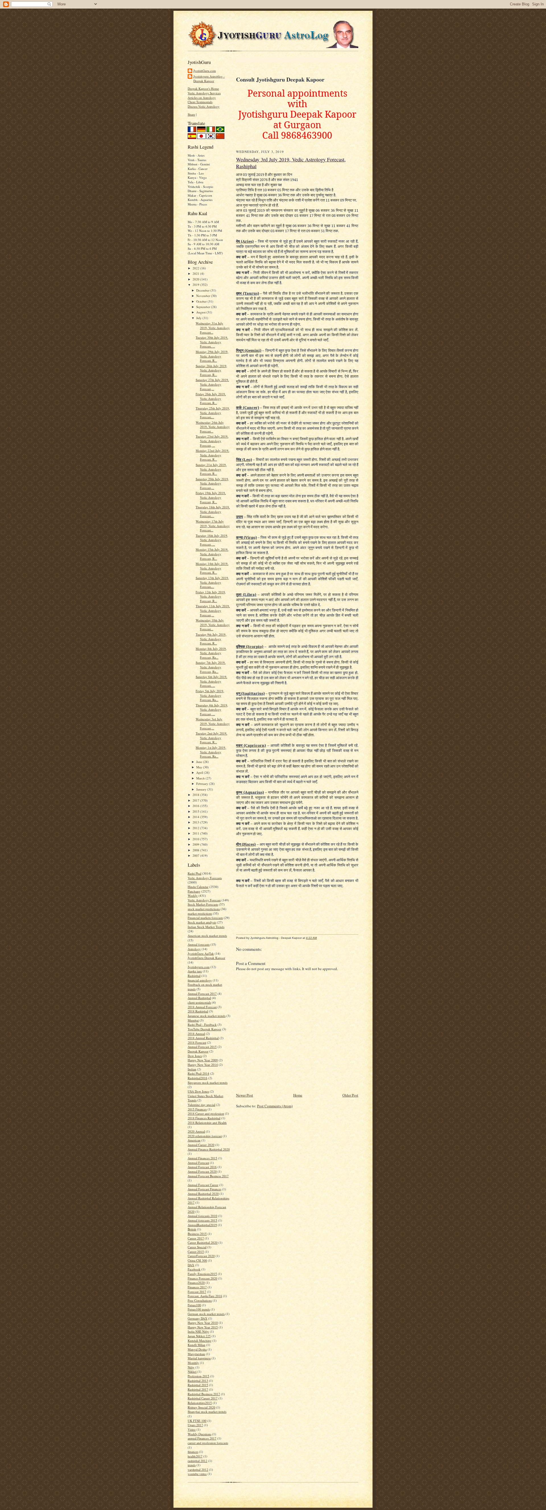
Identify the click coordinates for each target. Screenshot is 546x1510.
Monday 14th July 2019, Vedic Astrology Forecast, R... (212, 568)
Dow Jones (195, 1056)
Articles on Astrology (202, 97)
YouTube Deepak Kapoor (204, 1029)
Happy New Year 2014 (203, 1064)
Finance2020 (196, 1282)
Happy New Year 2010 (203, 1322)
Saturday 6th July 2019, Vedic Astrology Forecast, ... (211, 681)
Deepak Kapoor (198, 1051)
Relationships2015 (200, 1403)
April (200, 772)
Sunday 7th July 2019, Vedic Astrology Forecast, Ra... (211, 666)
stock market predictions (204, 909)
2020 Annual (196, 1131)
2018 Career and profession (206, 1113)
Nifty (191, 1367)
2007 (196, 855)
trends (192, 1465)
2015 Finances (197, 1109)
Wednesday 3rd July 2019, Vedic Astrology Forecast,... (213, 723)
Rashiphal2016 (197, 1078)
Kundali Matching (200, 1340)
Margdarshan (196, 1354)
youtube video (197, 1474)
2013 (196, 822)
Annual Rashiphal (199, 998)
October (202, 301)
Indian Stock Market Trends (206, 927)
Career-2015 (196, 1251)
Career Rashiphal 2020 (203, 1242)
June (199, 762)
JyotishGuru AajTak (201, 953)
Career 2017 (196, 1238)
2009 (196, 844)
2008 (196, 850)
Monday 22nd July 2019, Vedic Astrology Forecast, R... (212, 454)
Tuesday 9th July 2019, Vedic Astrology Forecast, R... (211, 638)
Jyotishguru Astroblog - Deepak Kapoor (209, 78)
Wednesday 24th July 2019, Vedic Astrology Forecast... (213, 426)
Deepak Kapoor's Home (203, 88)
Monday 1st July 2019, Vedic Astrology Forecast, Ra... (211, 751)
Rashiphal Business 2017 (204, 1394)
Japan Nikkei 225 (199, 1336)
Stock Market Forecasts (203, 904)
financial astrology (200, 980)
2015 (196, 811)
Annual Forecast (198, 1162)
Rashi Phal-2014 (198, 1073)
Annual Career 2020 (201, 1145)
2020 (196, 279)
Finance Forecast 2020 (202, 1278)
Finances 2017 (197, 1287)
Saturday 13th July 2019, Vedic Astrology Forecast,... (212, 582)
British (192, 1229)
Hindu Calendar (198, 887)
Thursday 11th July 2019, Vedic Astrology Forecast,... (213, 610)
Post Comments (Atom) (275, 1105)
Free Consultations (200, 1300)
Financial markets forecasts (205, 918)
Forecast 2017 (197, 1291)
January (201, 789)
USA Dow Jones (198, 1091)
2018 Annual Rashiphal (203, 1038)
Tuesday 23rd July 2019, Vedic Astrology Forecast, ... (212, 440)
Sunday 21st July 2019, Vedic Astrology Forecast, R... (211, 469)
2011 (196, 833)
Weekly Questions (199, 1434)
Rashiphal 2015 (198, 1385)
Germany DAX (197, 1318)
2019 (196, 284)
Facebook (194, 1269)
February (202, 783)
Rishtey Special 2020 (201, 1407)
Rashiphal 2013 (198, 1380)
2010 (196, 839)
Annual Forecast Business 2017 (208, 1176)
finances (193, 1451)
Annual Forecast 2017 (202, 993)
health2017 (195, 1456)
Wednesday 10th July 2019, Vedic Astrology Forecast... (213, 624)
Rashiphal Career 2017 (203, 1398)
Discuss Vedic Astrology (204, 106)
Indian (192, 1069)
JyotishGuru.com (204, 70)
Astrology (194, 949)
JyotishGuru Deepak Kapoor (206, 958)
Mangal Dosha (197, 1349)
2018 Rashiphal (198, 1011)
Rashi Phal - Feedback (202, 1024)
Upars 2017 (195, 1425)
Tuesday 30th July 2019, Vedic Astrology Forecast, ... (212, 341)
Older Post (350, 1095)
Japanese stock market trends (207, 1016)
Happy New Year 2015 (203, 1327)
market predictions (200, 913)
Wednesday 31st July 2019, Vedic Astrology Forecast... (213, 327)
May (199, 767)
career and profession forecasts (208, 1443)
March (201, 778)
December (203, 290)
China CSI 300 (197, 1260)
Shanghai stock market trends (207, 1411)
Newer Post (244, 1095)
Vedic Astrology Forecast (204, 900)
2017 (196, 800)
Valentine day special (201, 1105)
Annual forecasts (199, 944)
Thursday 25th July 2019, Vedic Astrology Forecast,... (213, 412)
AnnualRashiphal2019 (202, 1225)
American (194, 1140)
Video (192, 1429)
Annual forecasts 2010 (202, 1216)
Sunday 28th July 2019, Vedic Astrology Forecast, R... (211, 370)
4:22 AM (311, 937)
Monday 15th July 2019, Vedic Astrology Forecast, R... (212, 553)
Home (297, 1095)
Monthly (193, 1363)
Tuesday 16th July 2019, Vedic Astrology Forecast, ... (212, 539)
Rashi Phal (194, 873)
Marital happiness (199, 1358)
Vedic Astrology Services (204, 93)
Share (191, 114)
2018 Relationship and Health (207, 1122)
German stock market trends (206, 1314)
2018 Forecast (197, 1042)
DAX (191, 1265)
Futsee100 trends (199, 1309)
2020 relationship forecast (205, 1136)
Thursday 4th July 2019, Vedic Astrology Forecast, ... (212, 709)
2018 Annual (196, 1033)
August (201, 312)
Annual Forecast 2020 (202, 1171)
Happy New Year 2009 (203, 1060)
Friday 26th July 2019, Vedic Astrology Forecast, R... (211, 398)
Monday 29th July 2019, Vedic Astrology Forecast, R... (212, 356)
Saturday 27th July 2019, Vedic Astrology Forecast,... (212, 384)
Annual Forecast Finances (204, 1189)
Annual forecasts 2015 (202, 1220)
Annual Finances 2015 (202, 1158)
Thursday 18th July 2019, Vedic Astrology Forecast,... (213, 511)
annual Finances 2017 (202, 1438)
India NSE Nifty (198, 1331)
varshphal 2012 (198, 1469)
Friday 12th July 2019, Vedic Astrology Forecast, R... (211, 596)
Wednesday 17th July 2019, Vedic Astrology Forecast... (213, 525)
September (203, 307)
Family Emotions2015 (202, 1274)
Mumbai (193, 1020)
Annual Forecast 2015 (202, 1047)
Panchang (194, 891)
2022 (196, 268)
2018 (196, 795)
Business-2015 (197, 1234)
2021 (196, 273)
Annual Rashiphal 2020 (203, 1193)
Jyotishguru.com (199, 967)
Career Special (197, 1247)
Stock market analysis (202, 922)
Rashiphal (194, 976)
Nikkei (192, 1371)
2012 (196, 828)
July (199, 318)
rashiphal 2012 (197, 1461)
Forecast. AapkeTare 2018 (205, 1296)
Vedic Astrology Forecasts (205, 878)
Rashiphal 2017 (198, 1389)
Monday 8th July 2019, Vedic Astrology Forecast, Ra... (211, 653)
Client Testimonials (200, 102)
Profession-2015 (198, 1376)
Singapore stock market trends (208, 1082)
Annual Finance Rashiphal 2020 (209, 1149)
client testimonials (199, 1002)
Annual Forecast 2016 (202, 1167)
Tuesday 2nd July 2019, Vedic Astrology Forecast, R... (211, 737)
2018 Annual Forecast (202, 1007)
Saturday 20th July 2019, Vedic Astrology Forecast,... (212, 483)
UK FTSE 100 (197, 1421)
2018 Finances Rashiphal (204, 1118)
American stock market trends (207, 935)
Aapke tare (195, 971)
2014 (196, 817)
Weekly (193, 895)
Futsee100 (194, 1305)
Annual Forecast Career (203, 1185)
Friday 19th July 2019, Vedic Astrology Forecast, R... (211, 497)
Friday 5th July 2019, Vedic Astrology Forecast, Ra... (210, 695)
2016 (196, 806)
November (203, 296)
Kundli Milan (196, 1345)
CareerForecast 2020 (201, 1256)
